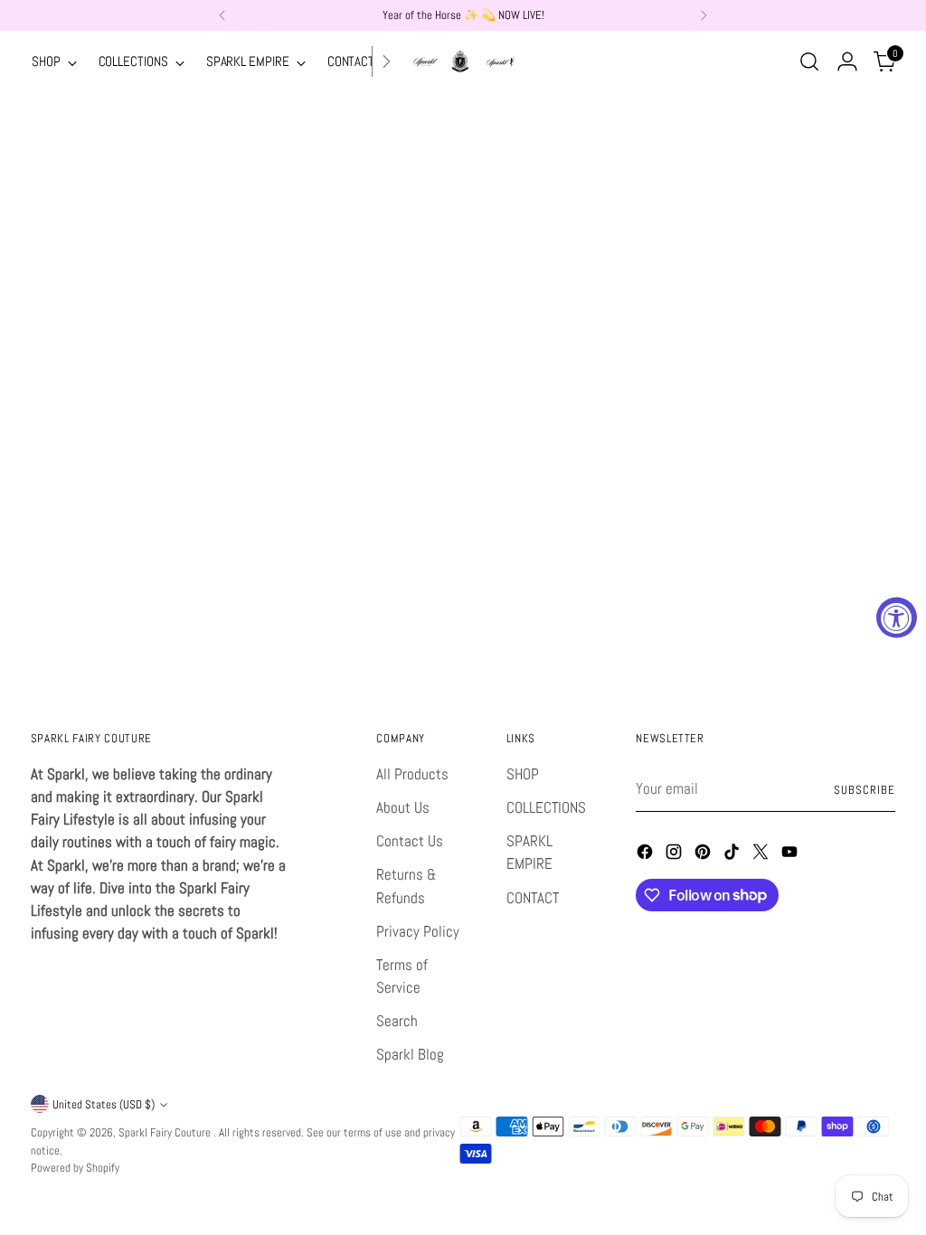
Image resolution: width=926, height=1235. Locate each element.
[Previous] (222, 15)
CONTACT (532, 898)
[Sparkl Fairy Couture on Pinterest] (704, 855)
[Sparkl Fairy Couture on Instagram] (675, 855)
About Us (403, 807)
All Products (412, 774)
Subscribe (864, 789)
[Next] (703, 15)
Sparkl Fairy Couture (165, 1132)
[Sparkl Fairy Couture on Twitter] (762, 855)
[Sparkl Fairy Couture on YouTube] (791, 855)
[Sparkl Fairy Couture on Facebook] (646, 855)
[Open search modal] (809, 61)
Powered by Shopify (75, 1167)
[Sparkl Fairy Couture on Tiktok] (733, 855)
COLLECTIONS (546, 807)
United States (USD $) (103, 1104)
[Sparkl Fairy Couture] (463, 61)
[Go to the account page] (847, 61)
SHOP (522, 774)
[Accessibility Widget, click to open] (896, 618)
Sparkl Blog (410, 1054)
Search (397, 1021)
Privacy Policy (417, 931)
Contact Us (409, 841)
